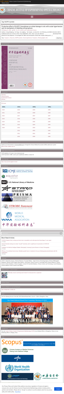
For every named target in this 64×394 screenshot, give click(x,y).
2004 (34, 124)
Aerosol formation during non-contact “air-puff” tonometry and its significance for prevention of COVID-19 (25, 243)
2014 (18, 124)
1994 (49, 124)
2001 (34, 133)
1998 (49, 112)
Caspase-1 (6, 37)
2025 (3, 124)
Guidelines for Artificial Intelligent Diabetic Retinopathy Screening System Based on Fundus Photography (25, 247)
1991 (49, 133)
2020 (3, 109)
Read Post (59, 37)
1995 (49, 121)
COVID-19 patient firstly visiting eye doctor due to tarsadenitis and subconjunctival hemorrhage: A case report (26, 240)
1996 (49, 118)
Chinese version (5, 3)
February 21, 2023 (7, 30)
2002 (34, 130)
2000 (34, 136)
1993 (49, 127)
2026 (3, 127)
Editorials (3, 94)
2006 (34, 118)
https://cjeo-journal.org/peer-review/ (9, 161)
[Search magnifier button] (61, 233)
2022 (3, 115)
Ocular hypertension (27, 37)
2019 (18, 109)
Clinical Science (5, 96)
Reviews (3, 99)
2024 (3, 121)
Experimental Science (32, 30)
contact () (20, 331)
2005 (34, 121)
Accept (58, 389)
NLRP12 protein (18, 37)
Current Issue (23, 30)
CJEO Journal (4, 1)
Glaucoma (12, 37)
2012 (18, 130)
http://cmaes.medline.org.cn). (8, 146)
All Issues (3, 103)
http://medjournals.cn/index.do (8, 289)
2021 (3, 112)
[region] (32, 388)
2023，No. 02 (16, 30)
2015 (18, 121)
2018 (18, 112)
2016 (18, 118)
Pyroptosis (35, 37)
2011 (18, 133)
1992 (49, 130)
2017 (18, 115)
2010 (18, 136)
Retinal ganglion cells (43, 37)
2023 (3, 118)
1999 (49, 109)
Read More (18, 391)
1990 (49, 136)
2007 (34, 115)
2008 (34, 112)
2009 (34, 109)
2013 (18, 127)
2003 (34, 127)
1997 (49, 115)
